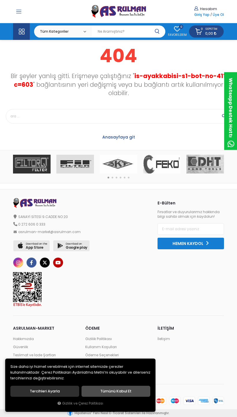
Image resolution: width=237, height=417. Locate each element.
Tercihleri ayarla (45, 391)
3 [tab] (116, 177)
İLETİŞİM (166, 328)
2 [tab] (112, 177)
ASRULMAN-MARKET (33, 328)
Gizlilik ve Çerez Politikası (82, 403)
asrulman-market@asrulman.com (49, 232)
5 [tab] (124, 177)
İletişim (164, 339)
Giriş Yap (202, 14)
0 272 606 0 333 (31, 224)
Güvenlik (20, 347)
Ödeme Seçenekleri (102, 355)
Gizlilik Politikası (98, 339)
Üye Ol (218, 14)
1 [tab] (108, 177)
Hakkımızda (23, 339)
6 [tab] (128, 177)
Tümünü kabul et (116, 391)
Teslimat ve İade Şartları (34, 355)
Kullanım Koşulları (101, 347)
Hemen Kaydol (188, 243)
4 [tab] (120, 177)
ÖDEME (92, 328)
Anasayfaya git (118, 137)
